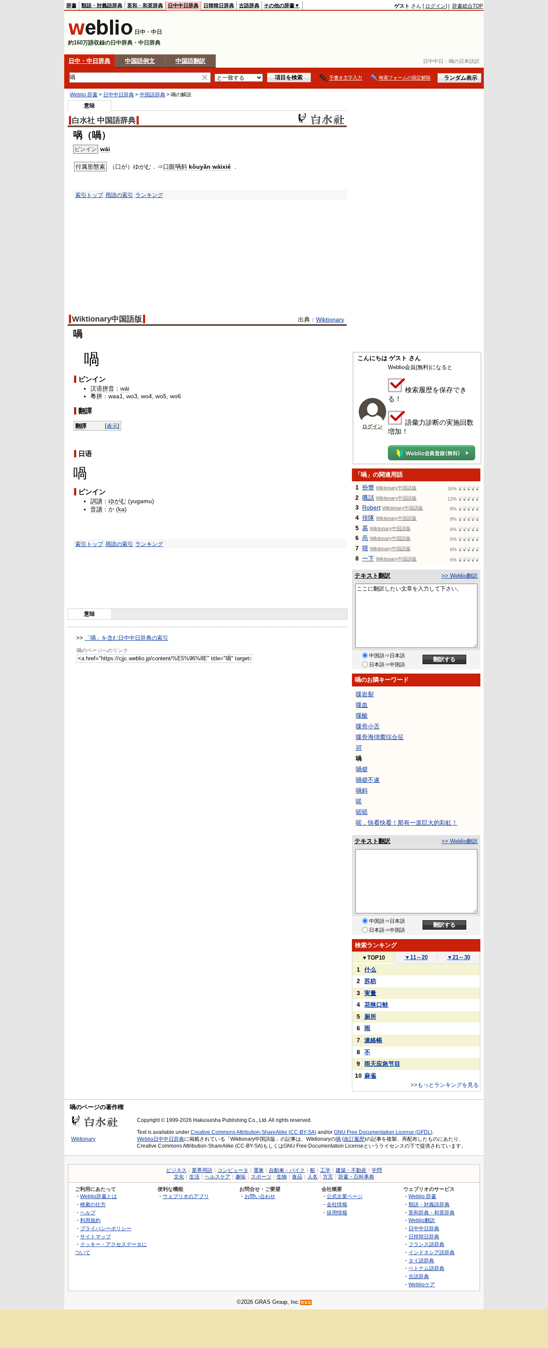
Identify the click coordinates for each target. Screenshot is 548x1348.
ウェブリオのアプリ (186, 1196)
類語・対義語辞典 (101, 5)
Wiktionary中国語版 (107, 319)
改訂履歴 (354, 1139)
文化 (179, 1176)
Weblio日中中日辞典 (160, 1139)
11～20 (416, 957)
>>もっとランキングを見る (445, 1085)
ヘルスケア (217, 1176)
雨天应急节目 (382, 1063)
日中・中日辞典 (89, 60)
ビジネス (176, 1170)
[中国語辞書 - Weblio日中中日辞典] (100, 33)
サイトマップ (95, 1236)
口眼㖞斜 (175, 166)
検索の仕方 (93, 1204)
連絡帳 (373, 1040)
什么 (370, 969)
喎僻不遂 (368, 779)
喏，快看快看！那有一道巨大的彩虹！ (407, 822)
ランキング (149, 195)
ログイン (435, 6)
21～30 (458, 957)
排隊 (368, 517)
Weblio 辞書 (84, 94)
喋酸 (362, 715)
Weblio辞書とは (98, 1196)
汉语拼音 (102, 388)
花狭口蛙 (376, 1004)
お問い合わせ (259, 1196)
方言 (328, 1176)
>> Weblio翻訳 (459, 576)
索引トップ (89, 195)
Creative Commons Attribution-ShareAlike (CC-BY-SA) (253, 1132)
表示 (112, 426)
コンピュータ (232, 1170)
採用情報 (337, 1212)
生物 (282, 1176)
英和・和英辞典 (145, 5)
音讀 (96, 509)
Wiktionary (330, 319)
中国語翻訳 (191, 60)
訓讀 (96, 501)
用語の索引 (119, 195)
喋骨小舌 (368, 726)
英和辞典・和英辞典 (431, 1212)
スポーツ (261, 1176)
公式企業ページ (345, 1196)
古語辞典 (249, 5)
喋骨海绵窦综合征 (380, 737)
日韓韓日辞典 (218, 5)
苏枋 (370, 981)
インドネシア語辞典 (431, 1252)
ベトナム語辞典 (426, 1268)
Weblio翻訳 (421, 1220)
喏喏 (362, 811)
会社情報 (337, 1204)
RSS (306, 1302)
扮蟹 (368, 487)
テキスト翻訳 (372, 575)
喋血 (362, 704)
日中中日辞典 (183, 5)
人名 (312, 1176)
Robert (371, 507)
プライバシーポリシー (105, 1228)
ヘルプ (87, 1212)
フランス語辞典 (426, 1244)
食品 (297, 1176)
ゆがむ (117, 501)
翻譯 (80, 426)
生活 (194, 1176)
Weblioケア (421, 1284)
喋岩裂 (365, 694)
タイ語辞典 (421, 1260)
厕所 (370, 1016)
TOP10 (373, 957)
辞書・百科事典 (356, 1176)
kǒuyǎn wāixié (210, 166)
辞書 (71, 5)
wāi (105, 149)
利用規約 (90, 1220)
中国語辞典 (152, 94)
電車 (258, 1170)
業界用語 (202, 1170)
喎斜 (362, 790)
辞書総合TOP (467, 6)
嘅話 (368, 497)
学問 (377, 1170)
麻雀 (370, 1075)
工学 (325, 1170)
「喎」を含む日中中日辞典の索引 (126, 638)
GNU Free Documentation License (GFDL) (383, 1132)
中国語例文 (140, 60)
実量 (370, 993)
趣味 (240, 1176)
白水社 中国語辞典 (104, 120)
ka (121, 509)
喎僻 (362, 769)
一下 (368, 558)
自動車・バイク (287, 1170)
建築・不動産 (351, 1170)
